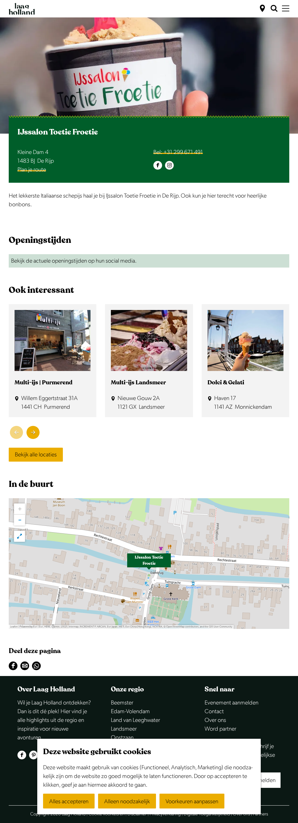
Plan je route (31, 169)
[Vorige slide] (16, 432)
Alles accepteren (68, 801)
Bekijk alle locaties (36, 454)
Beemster (122, 702)
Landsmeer (124, 728)
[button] (149, 563)
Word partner (220, 728)
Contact (214, 711)
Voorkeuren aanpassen (192, 801)
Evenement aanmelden (231, 702)
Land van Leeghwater (135, 720)
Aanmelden (262, 780)
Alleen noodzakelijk (127, 801)
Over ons (215, 720)
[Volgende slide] (33, 432)
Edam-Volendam (130, 711)
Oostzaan (122, 737)
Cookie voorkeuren (106, 814)
